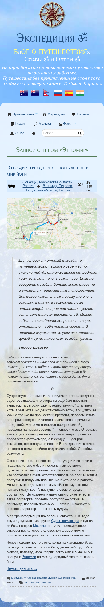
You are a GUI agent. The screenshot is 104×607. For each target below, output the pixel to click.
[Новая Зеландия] (35, 91)
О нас (19, 132)
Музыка (44, 123)
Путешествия (23, 114)
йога (27, 582)
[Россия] (58, 91)
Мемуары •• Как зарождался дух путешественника (43, 577)
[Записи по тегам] (33, 133)
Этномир (29, 556)
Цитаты (82, 114)
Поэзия (20, 123)
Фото (66, 123)
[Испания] (69, 91)
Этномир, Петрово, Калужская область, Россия (49, 187)
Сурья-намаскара (65, 520)
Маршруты (55, 114)
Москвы (39, 525)
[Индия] (80, 91)
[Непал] (47, 91)
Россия (35, 582)
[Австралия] (24, 91)
